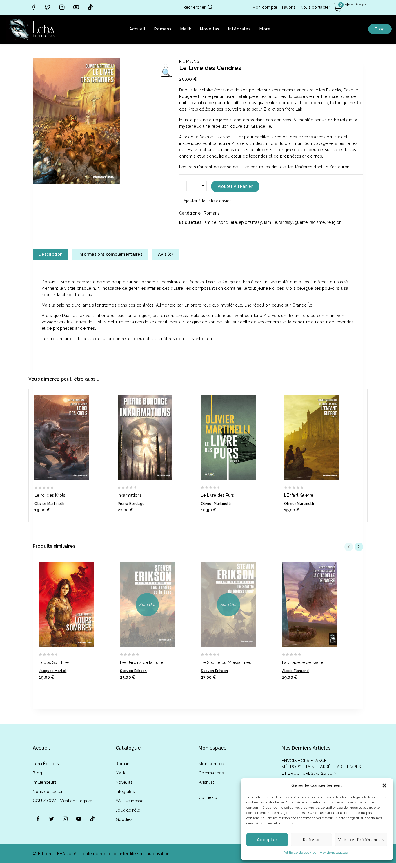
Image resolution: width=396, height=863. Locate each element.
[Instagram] (62, 7)
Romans (163, 29)
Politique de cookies (300, 853)
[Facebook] (33, 7)
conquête (227, 222)
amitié (210, 222)
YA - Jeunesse (129, 801)
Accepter (267, 839)
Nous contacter (315, 7)
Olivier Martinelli (49, 504)
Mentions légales (333, 853)
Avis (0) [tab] (165, 254)
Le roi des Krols (49, 495)
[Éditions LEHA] (32, 29)
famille (270, 222)
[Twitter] (47, 7)
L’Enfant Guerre (298, 495)
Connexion (209, 797)
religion (334, 222)
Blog (380, 29)
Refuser (311, 839)
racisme (317, 222)
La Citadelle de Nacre (303, 662)
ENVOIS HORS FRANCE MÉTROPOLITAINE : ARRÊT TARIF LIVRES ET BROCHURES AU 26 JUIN (321, 767)
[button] (384, 785)
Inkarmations (130, 495)
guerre (301, 222)
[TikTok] (90, 7)
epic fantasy (250, 222)
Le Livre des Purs (217, 495)
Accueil (137, 29)
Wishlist (206, 782)
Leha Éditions (46, 763)
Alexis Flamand (295, 671)
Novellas (209, 29)
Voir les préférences (361, 839)
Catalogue (128, 748)
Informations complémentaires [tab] (110, 254)
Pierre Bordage (131, 504)
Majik (185, 29)
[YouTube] (76, 7)
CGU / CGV (44, 801)
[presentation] (349, 547)
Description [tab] (50, 254)
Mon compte (264, 7)
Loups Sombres (54, 662)
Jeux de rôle (128, 810)
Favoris (289, 7)
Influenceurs (45, 782)
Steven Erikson (133, 671)
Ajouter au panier (235, 186)
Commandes (211, 773)
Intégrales (239, 29)
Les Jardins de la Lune (141, 662)
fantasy (286, 222)
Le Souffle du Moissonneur (227, 662)
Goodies (124, 819)
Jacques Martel (52, 671)
